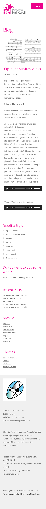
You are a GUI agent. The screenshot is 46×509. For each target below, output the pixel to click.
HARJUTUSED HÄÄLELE (12, 298)
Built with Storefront (30, 494)
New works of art (12, 258)
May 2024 (6, 324)
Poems (5, 361)
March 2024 (7, 326)
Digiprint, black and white (15, 234)
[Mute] (32, 189)
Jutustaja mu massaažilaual (14, 304)
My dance (6, 364)
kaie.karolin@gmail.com (23, 277)
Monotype (9, 246)
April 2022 (7, 338)
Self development (10, 358)
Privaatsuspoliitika (11, 494)
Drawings (9, 238)
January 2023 (8, 329)
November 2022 (9, 332)
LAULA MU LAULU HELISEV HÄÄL (15, 307)
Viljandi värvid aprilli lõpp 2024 (15, 295)
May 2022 (6, 335)
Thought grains (9, 367)
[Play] (7, 189)
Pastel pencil (10, 250)
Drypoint (9, 242)
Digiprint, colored (12, 231)
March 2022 (7, 341)
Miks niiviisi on (9, 301)
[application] (23, 188)
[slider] (37, 188)
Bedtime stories (11, 254)
